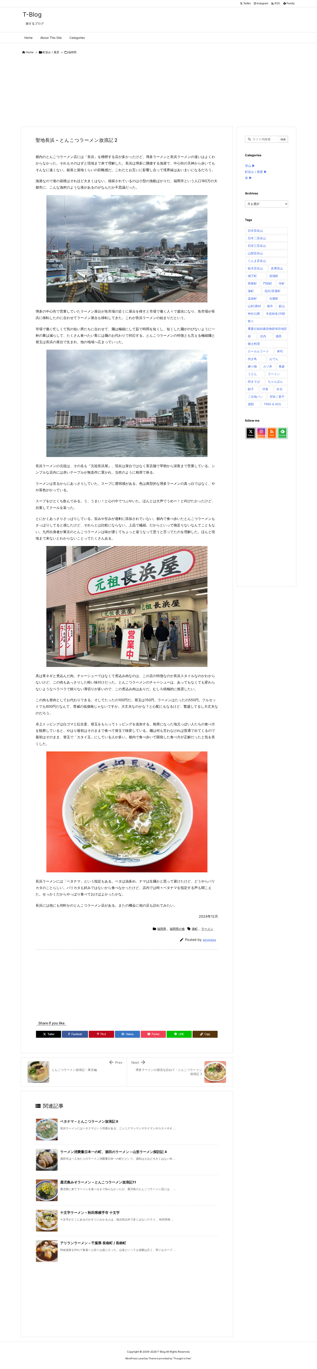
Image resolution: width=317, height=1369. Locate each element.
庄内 (263, 336)
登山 (248, 165)
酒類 (251, 404)
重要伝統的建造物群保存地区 (267, 328)
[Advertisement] (149, 91)
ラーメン (207, 929)
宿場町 (273, 276)
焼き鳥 (252, 359)
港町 (195, 929)
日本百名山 (255, 230)
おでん (273, 359)
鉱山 (282, 306)
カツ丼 (267, 366)
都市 (270, 306)
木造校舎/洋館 (275, 313)
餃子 (251, 389)
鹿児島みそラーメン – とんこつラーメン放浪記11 (98, 1182)
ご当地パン (255, 396)
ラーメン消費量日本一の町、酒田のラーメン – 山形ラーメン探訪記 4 (113, 1152)
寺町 (282, 283)
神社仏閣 (254, 313)
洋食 (265, 389)
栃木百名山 (255, 268)
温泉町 (252, 298)
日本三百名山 (257, 245)
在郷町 (273, 298)
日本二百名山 (257, 238)
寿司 (280, 351)
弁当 (279, 389)
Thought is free (182, 1358)
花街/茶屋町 (272, 291)
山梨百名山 (255, 253)
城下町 (252, 276)
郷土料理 (254, 344)
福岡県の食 (177, 929)
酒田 (279, 336)
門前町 (267, 283)
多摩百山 (277, 268)
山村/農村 (254, 306)
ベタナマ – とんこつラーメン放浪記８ (89, 1121)
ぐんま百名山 (257, 261)
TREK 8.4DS (272, 404)
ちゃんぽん (275, 381)
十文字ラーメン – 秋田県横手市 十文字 (90, 1212)
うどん (252, 374)
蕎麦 (282, 366)
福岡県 (72, 52)
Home (30, 52)
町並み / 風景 (50, 52)
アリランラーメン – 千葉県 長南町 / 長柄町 (93, 1243)
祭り (251, 321)
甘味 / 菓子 (277, 396)
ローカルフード (258, 351)
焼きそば (254, 381)
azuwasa (209, 940)
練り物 (252, 366)
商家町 (252, 283)
